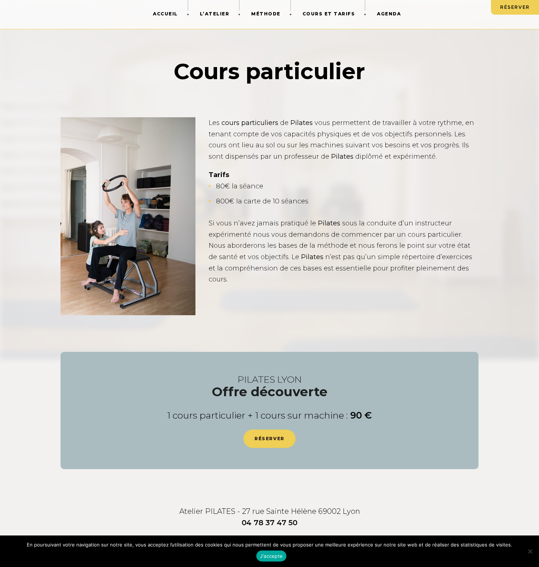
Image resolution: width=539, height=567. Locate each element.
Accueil (165, 13)
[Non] (530, 551)
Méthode (265, 13)
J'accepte (271, 556)
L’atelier (215, 13)
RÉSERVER (515, 7)
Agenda (389, 13)
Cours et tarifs (328, 13)
